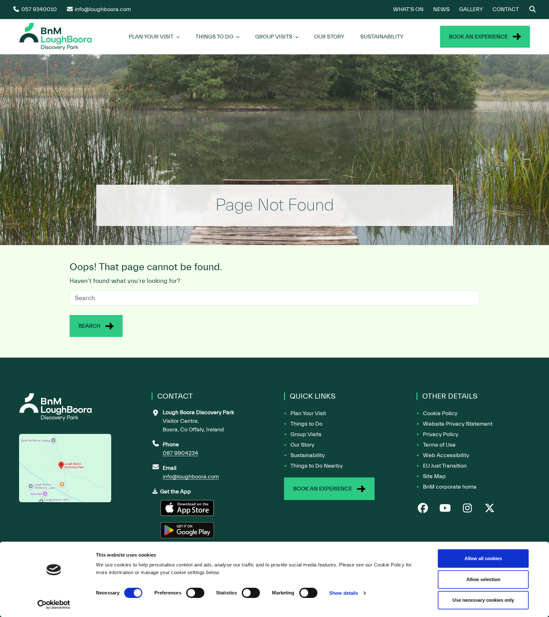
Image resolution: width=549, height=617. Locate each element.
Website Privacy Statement (457, 424)
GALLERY (471, 9)
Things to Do (306, 424)
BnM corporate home (450, 486)
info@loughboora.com (191, 476)
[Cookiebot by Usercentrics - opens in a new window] (54, 604)
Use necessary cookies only (483, 600)
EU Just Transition (445, 466)
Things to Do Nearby (316, 466)
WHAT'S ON (408, 9)
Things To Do (214, 36)
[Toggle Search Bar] (532, 9)
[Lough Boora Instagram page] (467, 509)
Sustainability (381, 36)
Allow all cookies (483, 558)
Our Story (329, 36)
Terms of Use (439, 445)
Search (89, 326)
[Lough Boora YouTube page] (445, 509)
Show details (343, 593)
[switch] (195, 593)
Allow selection (483, 579)
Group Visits (273, 36)
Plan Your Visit (151, 36)
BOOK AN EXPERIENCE (478, 36)
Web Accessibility (446, 455)
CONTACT (505, 9)
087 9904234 (180, 453)
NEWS (441, 9)
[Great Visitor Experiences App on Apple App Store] (187, 510)
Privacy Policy (440, 434)
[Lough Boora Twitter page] (489, 509)
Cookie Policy (440, 413)
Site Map (434, 476)
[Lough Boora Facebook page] (423, 509)
